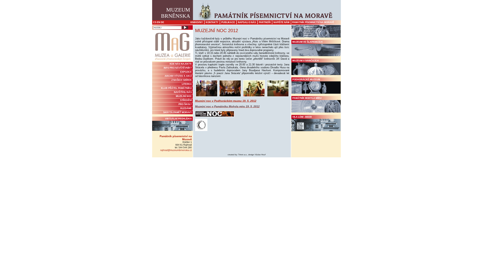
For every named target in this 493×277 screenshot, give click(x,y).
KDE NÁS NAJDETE (181, 64)
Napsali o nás (247, 22)
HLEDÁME (186, 108)
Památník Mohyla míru (307, 98)
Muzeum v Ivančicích (305, 60)
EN (158, 22)
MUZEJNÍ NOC (184, 96)
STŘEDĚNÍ (186, 100)
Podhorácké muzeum (306, 79)
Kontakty (212, 22)
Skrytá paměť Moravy (177, 112)
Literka (187, 84)
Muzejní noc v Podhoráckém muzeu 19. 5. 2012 (225, 100)
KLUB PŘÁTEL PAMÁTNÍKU (176, 88)
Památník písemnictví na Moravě (313, 22)
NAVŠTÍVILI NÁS (183, 92)
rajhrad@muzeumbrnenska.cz (176, 150)
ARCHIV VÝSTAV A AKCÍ (178, 76)
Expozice (186, 72)
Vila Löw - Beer (302, 117)
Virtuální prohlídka (178, 118)
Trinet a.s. (242, 155)
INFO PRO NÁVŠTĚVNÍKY (178, 68)
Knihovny (196, 22)
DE (162, 22)
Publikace (228, 22)
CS (154, 22)
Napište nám (281, 22)
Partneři (265, 22)
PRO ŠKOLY (185, 104)
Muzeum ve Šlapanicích (307, 42)
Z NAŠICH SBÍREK (181, 80)
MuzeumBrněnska (175, 13)
